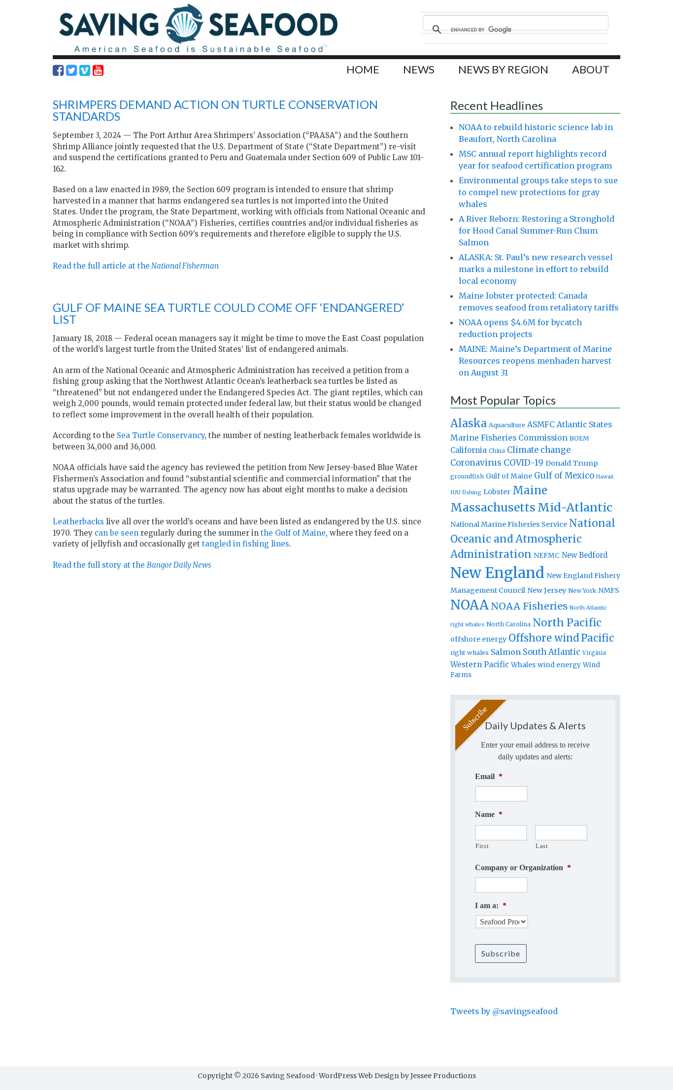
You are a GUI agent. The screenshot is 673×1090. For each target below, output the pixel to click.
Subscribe (500, 953)
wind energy (559, 665)
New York (582, 590)
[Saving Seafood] (198, 52)
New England (497, 573)
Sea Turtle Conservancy (160, 435)
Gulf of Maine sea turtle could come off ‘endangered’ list (228, 313)
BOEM (579, 438)
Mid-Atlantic (575, 507)
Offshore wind (543, 638)
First (482, 846)
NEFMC (547, 555)
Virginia (594, 652)
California (468, 450)
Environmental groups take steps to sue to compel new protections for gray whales (538, 192)
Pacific (597, 638)
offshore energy (478, 639)
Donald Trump (571, 463)
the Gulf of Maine (293, 533)
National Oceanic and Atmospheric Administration (532, 538)
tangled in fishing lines (245, 543)
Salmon (506, 652)
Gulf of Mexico (564, 476)
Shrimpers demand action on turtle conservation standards (215, 110)
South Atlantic (551, 652)
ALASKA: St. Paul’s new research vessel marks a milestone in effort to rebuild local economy (536, 269)
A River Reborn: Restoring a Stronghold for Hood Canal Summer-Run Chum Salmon (536, 230)
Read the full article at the (136, 266)
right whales (469, 652)
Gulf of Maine (509, 476)
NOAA (469, 605)
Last (542, 846)
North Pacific (567, 622)
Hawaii (604, 477)
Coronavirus (476, 462)
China (497, 450)
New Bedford (584, 555)
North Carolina (508, 624)
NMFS (608, 590)
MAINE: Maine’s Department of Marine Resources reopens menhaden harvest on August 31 (535, 360)
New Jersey (546, 590)
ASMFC (541, 424)
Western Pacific (479, 664)
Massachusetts (493, 507)
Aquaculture (507, 425)
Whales (523, 664)
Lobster (496, 491)
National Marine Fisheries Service (508, 524)
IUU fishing (465, 492)
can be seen (116, 533)
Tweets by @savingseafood (504, 1011)
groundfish (467, 476)
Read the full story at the (132, 565)
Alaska (468, 423)
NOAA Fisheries (529, 606)
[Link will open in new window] (58, 70)
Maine (529, 490)
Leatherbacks (78, 521)
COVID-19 (523, 462)
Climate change (539, 450)
